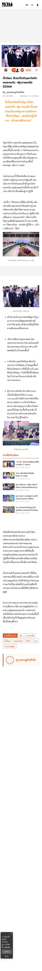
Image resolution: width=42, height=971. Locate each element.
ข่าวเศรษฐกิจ (9, 646)
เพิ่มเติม (7, 947)
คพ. (36, 641)
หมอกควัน (18, 641)
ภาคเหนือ (30, 635)
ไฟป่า (28, 641)
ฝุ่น (21, 635)
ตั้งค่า (7, 956)
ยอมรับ (6, 952)
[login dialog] (38, 5)
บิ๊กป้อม (7, 641)
